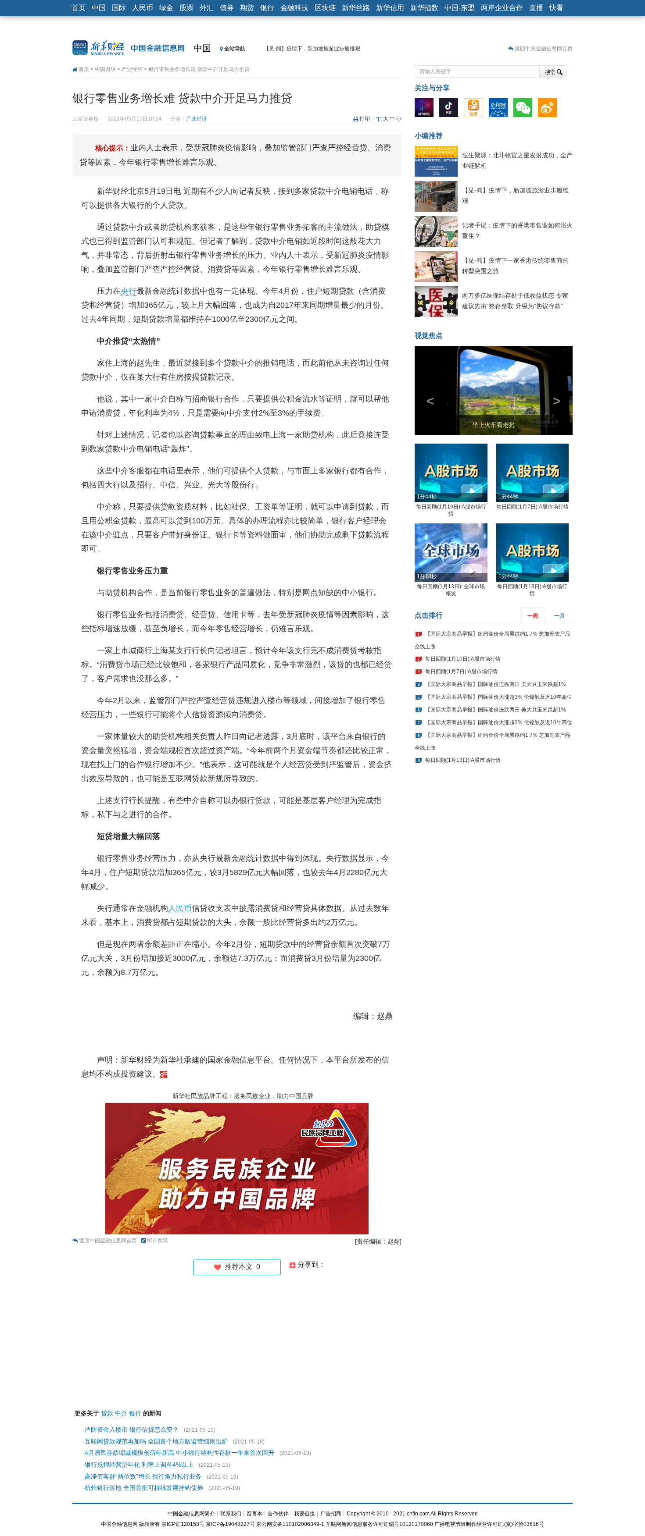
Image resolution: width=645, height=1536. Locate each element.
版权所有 (149, 1524)
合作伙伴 (278, 1514)
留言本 (254, 1514)
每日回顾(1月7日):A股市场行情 (532, 507)
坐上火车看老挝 (493, 424)
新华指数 (424, 7)
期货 (247, 7)
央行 (128, 291)
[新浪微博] (549, 110)
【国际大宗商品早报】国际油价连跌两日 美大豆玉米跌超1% (495, 684)
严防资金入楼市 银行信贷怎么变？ (132, 1429)
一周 (532, 616)
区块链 (325, 7)
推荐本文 (240, 1266)
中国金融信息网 (119, 1524)
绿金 (166, 7)
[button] (426, 390)
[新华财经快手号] (475, 110)
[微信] (525, 110)
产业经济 (132, 69)
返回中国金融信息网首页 (544, 49)
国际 (119, 7)
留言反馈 (157, 1240)
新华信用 (390, 7)
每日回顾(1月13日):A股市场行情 (463, 760)
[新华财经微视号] (426, 110)
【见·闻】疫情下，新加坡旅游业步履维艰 (312, 49)
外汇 (207, 7)
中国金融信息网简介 (191, 1514)
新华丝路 (356, 7)
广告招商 (330, 1514)
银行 (267, 7)
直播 (536, 7)
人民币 (142, 7)
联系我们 (230, 1514)
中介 (121, 1413)
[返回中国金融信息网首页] (163, 1074)
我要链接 (304, 1514)
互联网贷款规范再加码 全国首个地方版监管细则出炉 (156, 1441)
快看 (556, 7)
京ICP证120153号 (182, 1524)
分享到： (311, 1264)
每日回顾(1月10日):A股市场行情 (463, 659)
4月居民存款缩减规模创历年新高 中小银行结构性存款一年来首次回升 (179, 1452)
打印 (364, 119)
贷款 (107, 1413)
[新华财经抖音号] (450, 110)
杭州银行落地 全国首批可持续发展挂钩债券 (144, 1487)
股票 (186, 7)
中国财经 (105, 69)
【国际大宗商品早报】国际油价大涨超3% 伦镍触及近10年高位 (498, 697)
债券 (227, 7)
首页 (79, 7)
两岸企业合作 (502, 7)
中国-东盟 (459, 7)
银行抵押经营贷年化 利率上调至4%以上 (139, 1464)
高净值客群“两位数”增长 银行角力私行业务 (143, 1476)
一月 (559, 616)
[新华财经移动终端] (500, 110)
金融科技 (294, 7)
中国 (99, 7)
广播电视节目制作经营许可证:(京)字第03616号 (489, 1524)
